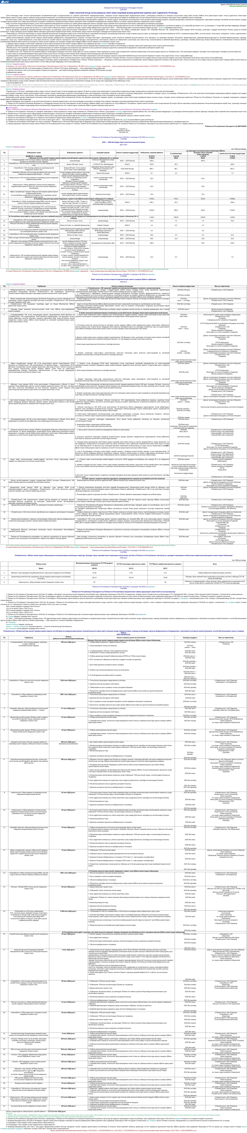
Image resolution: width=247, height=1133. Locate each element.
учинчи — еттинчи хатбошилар (17, 626)
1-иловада (193, 85)
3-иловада (119, 111)
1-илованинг (12, 628)
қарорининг (142, 614)
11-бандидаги (183, 598)
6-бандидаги (18, 1128)
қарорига (92, 66)
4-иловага (84, 117)
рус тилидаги (230, 602)
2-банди (11, 616)
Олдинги (9, 64)
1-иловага (161, 27)
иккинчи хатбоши (12, 624)
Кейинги (9, 89)
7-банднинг (12, 622)
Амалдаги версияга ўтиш (238, 6)
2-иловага (104, 43)
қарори (154, 109)
